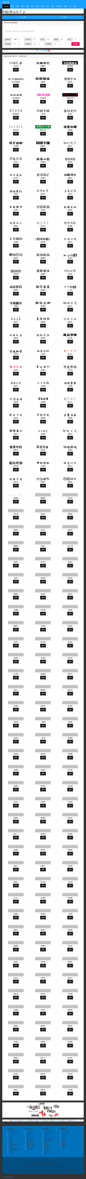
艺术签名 (11, 1153)
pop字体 (14, 1120)
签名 (22, 6)
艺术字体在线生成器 (7, 1177)
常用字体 (46, 1135)
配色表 (10, 1142)
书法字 (40, 1120)
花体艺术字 (24, 1120)
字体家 (63, 1138)
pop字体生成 (12, 1133)
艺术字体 (6, 6)
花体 (17, 6)
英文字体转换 (65, 1133)
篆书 (75, 6)
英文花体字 (47, 1151)
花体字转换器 (47, 1131)
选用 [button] (16, 69)
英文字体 (74, 1120)
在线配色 (64, 1142)
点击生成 (75, 44)
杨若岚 (63, 1140)
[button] (16, 62)
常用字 (33, 1120)
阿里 (42, 6)
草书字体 (11, 1140)
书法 (37, 6)
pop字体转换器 (65, 1131)
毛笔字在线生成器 (13, 1131)
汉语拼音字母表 (13, 1144)
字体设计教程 (30, 1140)
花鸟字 (46, 1142)
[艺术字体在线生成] (5, 2)
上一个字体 (22, 17)
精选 (27, 6)
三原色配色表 (30, 1133)
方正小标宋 (29, 1149)
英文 (65, 6)
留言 (45, 1159)
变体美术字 (47, 1146)
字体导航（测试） (31, 1146)
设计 (52, 6)
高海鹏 (63, 1144)
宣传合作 (41, 1159)
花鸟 (32, 6)
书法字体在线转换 (48, 1140)
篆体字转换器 (47, 1138)
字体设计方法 (30, 1142)
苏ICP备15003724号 (50, 1162)
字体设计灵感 (30, 1138)
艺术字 (66, 1120)
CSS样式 (11, 1135)
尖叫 (47, 6)
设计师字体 (57, 1120)
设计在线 (58, 6)
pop (70, 6)
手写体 (10, 1146)
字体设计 (64, 1135)
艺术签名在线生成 (48, 1133)
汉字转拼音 (12, 1151)
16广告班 (28, 1131)
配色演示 (28, 1135)
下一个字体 (63, 17)
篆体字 (48, 1120)
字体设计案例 (30, 1144)
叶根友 (63, 1146)
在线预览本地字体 (13, 1149)
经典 (12, 6)
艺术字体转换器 (44, 50)
